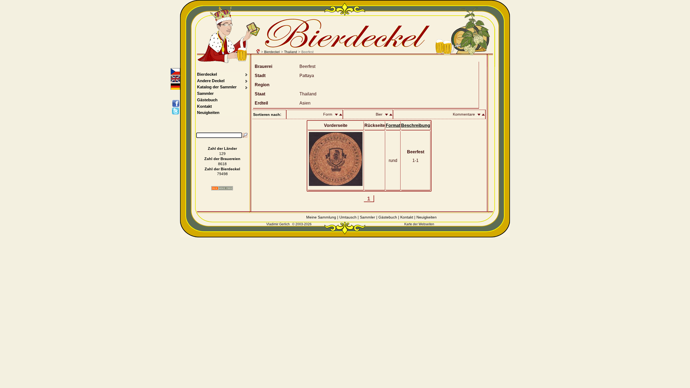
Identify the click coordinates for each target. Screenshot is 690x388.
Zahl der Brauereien (222, 159)
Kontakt (204, 106)
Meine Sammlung (321, 217)
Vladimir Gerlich (278, 224)
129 (222, 153)
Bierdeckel (272, 52)
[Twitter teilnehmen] (176, 111)
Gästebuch (207, 100)
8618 (222, 164)
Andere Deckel (211, 80)
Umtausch (348, 217)
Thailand (290, 52)
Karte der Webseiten (419, 224)
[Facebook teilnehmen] (176, 103)
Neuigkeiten (208, 112)
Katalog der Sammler (217, 87)
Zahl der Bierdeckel (222, 169)
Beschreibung (415, 125)
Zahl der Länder (222, 148)
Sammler (205, 93)
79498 (222, 174)
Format (393, 125)
